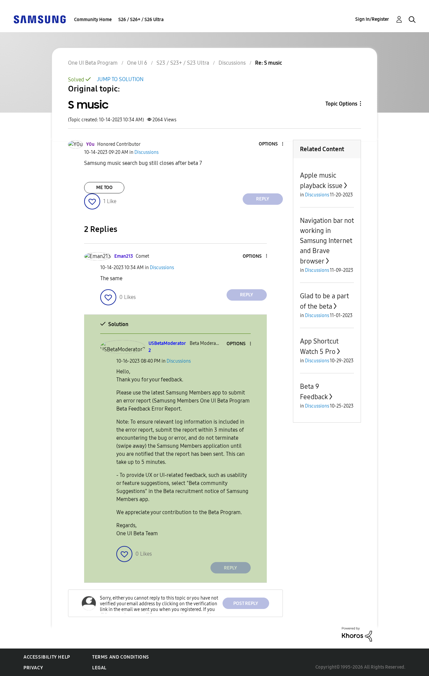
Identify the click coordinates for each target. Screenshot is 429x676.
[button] (271, 144)
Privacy (33, 668)
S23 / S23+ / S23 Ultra (183, 63)
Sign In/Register (372, 19)
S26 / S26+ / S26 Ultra (141, 19)
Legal (99, 668)
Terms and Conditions (120, 657)
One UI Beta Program (93, 63)
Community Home (93, 19)
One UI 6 (137, 63)
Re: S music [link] (268, 63)
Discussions (232, 63)
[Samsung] (39, 19)
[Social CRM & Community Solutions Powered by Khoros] (357, 634)
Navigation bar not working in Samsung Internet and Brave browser (327, 241)
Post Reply (245, 603)
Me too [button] (104, 187)
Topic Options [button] (341, 104)
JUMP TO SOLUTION (120, 79)
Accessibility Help (46, 657)
